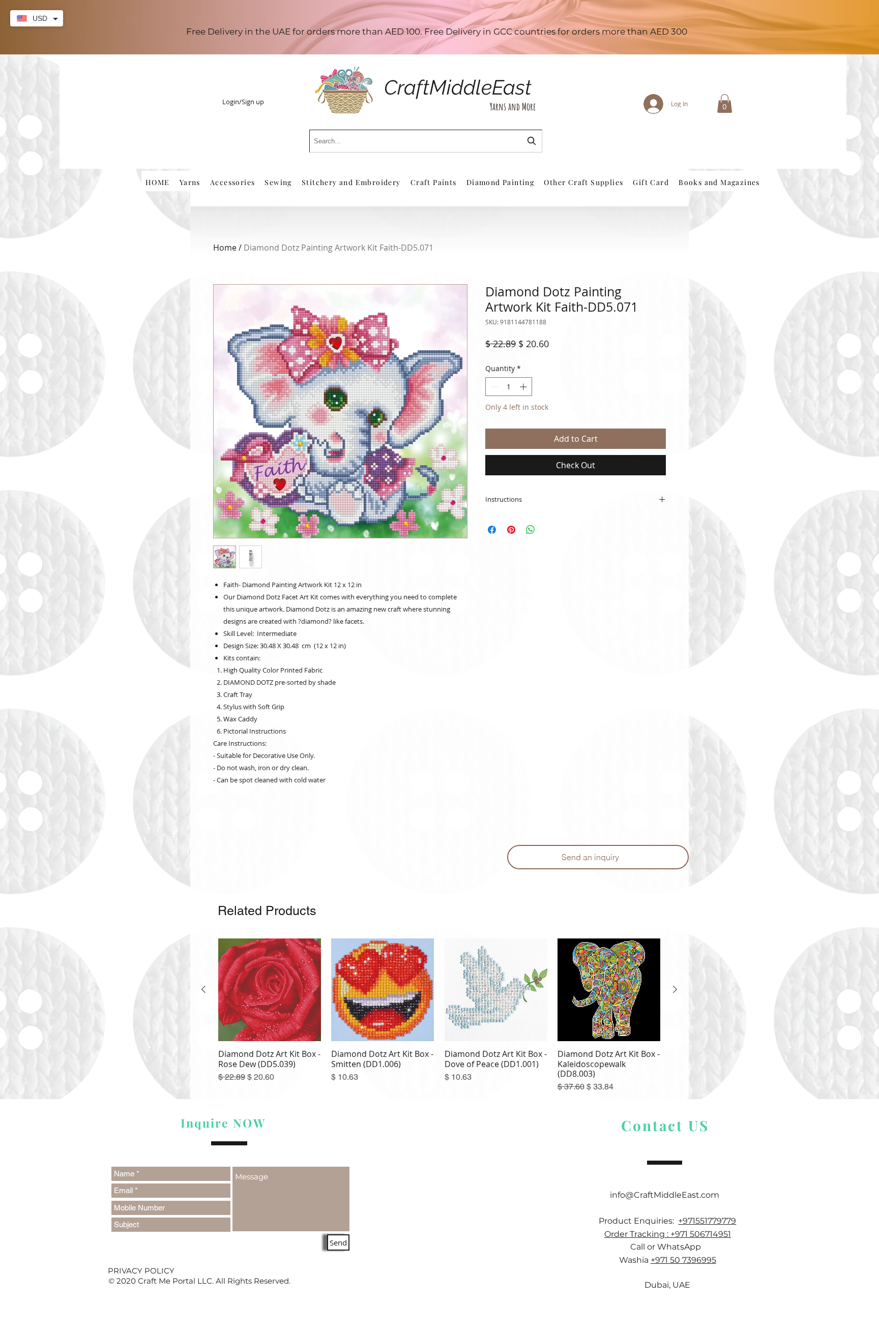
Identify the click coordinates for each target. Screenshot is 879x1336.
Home (225, 247)
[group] (439, 1016)
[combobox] (425, 141)
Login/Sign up (243, 102)
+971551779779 (707, 1221)
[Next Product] (675, 989)
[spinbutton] (509, 387)
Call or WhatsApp (667, 1247)
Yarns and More (513, 106)
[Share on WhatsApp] (530, 530)
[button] (724, 103)
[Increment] (524, 387)
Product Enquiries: (638, 1221)
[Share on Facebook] (492, 530)
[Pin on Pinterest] (511, 530)
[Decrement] (493, 387)
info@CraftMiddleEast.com (667, 1195)
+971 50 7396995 (683, 1260)
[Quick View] (269, 989)
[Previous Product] (203, 989)
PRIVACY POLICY (141, 1271)
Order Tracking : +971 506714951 (667, 1234)
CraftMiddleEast (458, 87)
